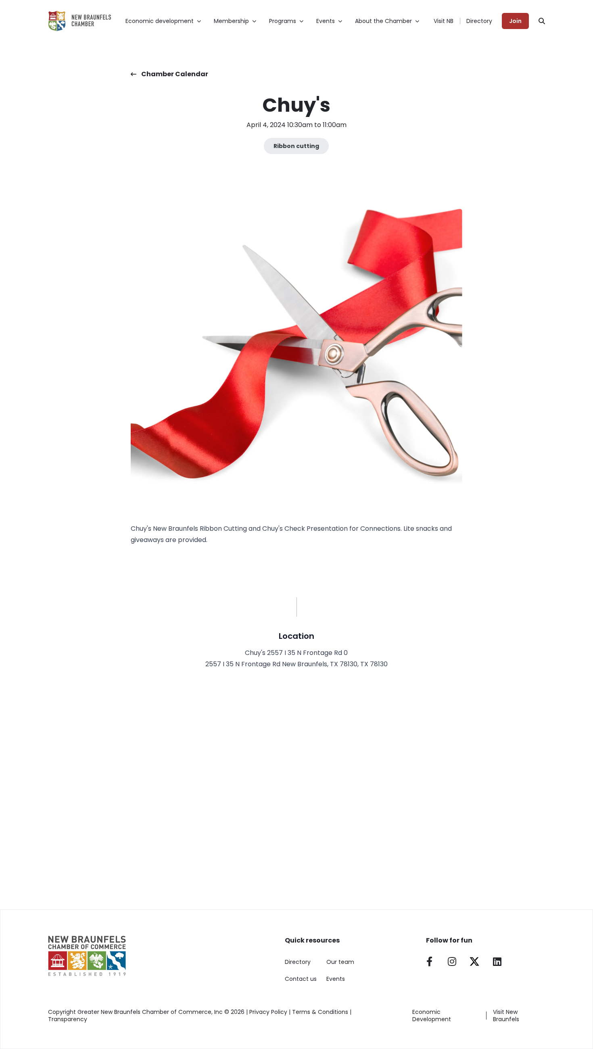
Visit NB (443, 21)
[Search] (542, 21)
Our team (340, 962)
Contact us (301, 979)
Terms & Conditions (320, 1012)
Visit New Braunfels (506, 1015)
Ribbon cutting (296, 146)
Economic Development (431, 1015)
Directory (479, 21)
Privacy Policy (268, 1012)
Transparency (67, 1019)
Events (335, 979)
